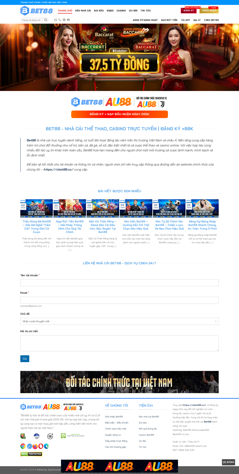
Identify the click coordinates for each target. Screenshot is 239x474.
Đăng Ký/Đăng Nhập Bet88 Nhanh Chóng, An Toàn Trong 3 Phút (202, 225)
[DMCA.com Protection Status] (31, 453)
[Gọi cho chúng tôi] (60, 19)
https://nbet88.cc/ (58, 169)
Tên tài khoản (30, 275)
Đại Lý (197, 20)
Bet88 (31, 140)
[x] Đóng (228, 462)
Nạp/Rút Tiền (169, 20)
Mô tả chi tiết (29, 331)
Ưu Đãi (133, 10)
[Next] (217, 227)
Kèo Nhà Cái (83, 10)
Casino (121, 10)
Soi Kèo (99, 10)
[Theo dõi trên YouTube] (68, 19)
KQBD (110, 10)
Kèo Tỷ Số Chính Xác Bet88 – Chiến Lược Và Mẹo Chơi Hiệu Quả (169, 225)
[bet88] (36, 11)
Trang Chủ (65, 10)
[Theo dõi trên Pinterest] (64, 19)
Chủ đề (24, 313)
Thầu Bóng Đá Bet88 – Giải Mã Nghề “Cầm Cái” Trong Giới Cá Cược (36, 227)
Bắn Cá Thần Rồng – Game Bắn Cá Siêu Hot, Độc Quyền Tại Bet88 (103, 227)
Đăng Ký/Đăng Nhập (145, 20)
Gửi (25, 358)
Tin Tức (145, 10)
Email (24, 292)
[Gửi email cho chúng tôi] (55, 19)
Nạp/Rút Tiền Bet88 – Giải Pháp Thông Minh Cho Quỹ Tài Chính (70, 227)
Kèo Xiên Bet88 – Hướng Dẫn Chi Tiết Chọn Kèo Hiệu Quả (136, 225)
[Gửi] (45, 20)
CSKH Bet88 (211, 20)
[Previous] (21, 227)
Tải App (185, 20)
